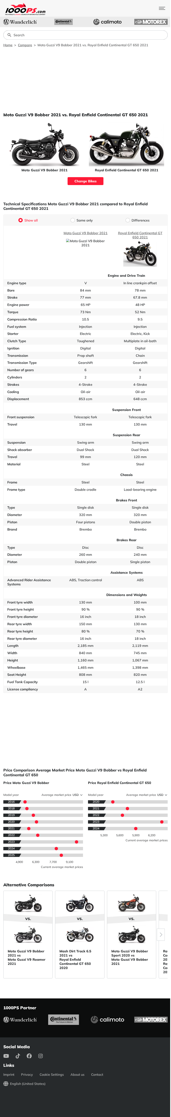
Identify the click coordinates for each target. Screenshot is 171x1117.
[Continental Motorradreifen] (63, 22)
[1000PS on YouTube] (9, 1055)
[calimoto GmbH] (107, 22)
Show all (31, 220)
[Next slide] (161, 935)
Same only (85, 220)
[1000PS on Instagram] (43, 1055)
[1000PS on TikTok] (21, 1055)
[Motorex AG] (151, 22)
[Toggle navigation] (162, 8)
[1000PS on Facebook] (32, 1055)
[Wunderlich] (20, 22)
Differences (141, 220)
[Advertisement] (85, 79)
